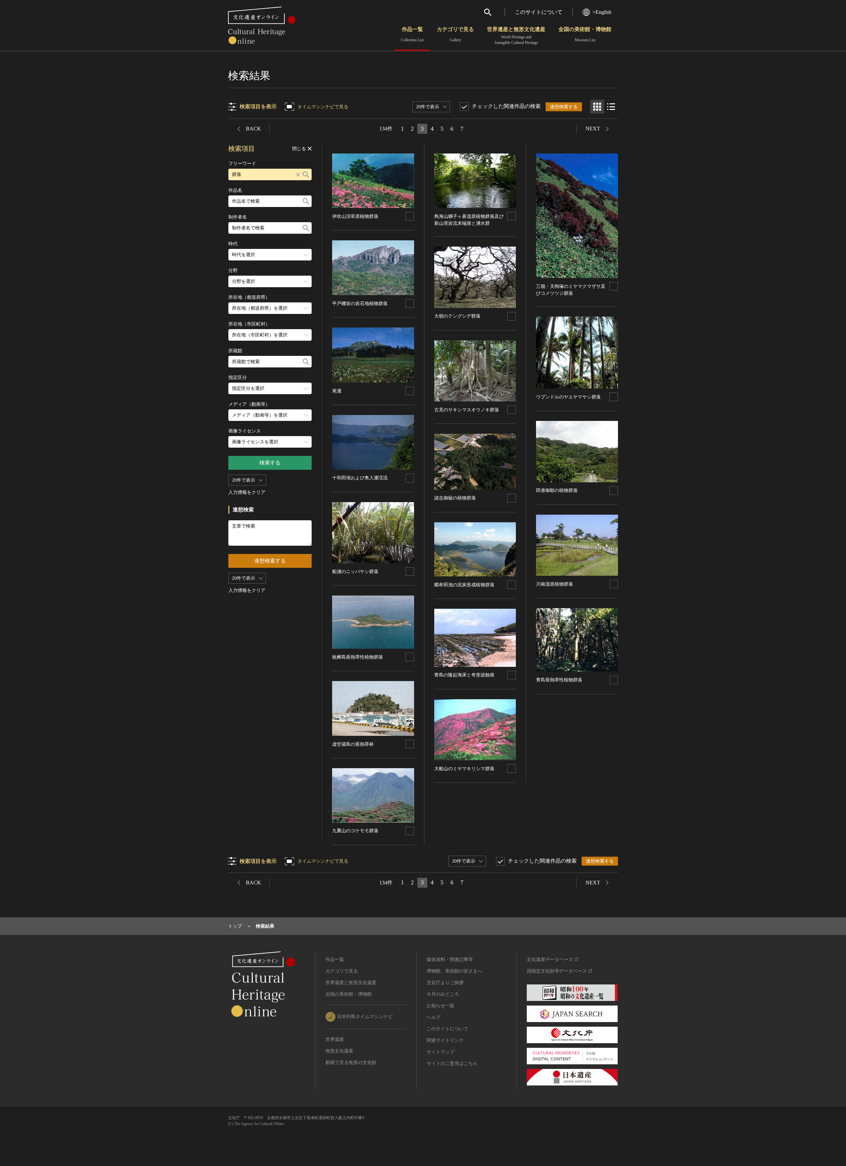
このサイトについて (538, 12)
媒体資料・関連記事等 (450, 959)
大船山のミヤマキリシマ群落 (464, 768)
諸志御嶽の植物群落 (455, 498)
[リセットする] (298, 174)
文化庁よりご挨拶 (445, 982)
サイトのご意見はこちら (452, 1063)
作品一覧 (412, 34)
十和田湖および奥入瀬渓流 (360, 477)
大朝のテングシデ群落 (457, 316)
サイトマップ (440, 1051)
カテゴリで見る (455, 34)
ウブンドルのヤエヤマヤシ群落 (568, 396)
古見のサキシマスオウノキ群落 (466, 409)
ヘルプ (434, 1017)
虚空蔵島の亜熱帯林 (353, 744)
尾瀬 (336, 391)
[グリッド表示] (597, 107)
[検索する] (306, 174)
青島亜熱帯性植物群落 (559, 679)
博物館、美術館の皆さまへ (454, 971)
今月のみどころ (443, 994)
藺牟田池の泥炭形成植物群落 (464, 584)
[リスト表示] (611, 107)
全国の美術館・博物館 (584, 34)
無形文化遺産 (339, 1050)
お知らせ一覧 (440, 1005)
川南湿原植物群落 (554, 584)
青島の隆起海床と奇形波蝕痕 (464, 674)
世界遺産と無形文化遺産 (516, 35)
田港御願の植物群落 (557, 490)
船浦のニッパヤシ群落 (355, 571)
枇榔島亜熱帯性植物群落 (357, 657)
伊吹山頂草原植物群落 (355, 216)
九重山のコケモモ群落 (355, 830)
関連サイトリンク (445, 1040)
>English (602, 12)
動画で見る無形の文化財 (351, 1062)
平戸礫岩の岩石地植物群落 (360, 303)
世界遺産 (335, 1039)
